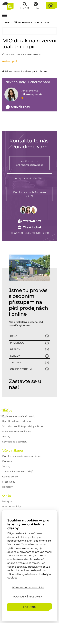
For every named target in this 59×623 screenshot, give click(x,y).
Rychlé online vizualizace (16, 421)
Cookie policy (10, 476)
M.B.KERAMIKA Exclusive (16, 431)
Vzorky (6, 436)
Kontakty (7, 486)
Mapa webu (8, 481)
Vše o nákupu (12, 450)
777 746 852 (32, 221)
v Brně (29, 194)
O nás (6, 496)
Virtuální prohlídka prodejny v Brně (22, 426)
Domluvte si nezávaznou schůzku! (21, 456)
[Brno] (29, 268)
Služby (7, 410)
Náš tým (7, 501)
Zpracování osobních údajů (17, 471)
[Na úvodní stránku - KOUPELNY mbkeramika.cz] (8, 6)
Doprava (7, 461)
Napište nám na (29, 163)
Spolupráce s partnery (14, 441)
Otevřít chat (32, 227)
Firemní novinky (11, 506)
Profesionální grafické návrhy (19, 416)
